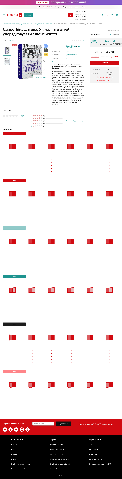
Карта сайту (54, 469)
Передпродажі (94, 454)
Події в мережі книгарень (20, 464)
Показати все (56, 62)
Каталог (28, 15)
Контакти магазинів (18, 469)
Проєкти (14, 459)
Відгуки (11, 40)
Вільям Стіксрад (71, 46)
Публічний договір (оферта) (60, 464)
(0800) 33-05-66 (80, 11)
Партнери (14, 454)
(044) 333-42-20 (80, 17)
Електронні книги (95, 459)
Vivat (67, 51)
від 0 (107, 69)
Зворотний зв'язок (56, 454)
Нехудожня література (11, 24)
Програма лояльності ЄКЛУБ (100, 464)
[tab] (43, 110)
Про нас (14, 444)
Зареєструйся (95, 57)
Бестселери (93, 449)
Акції (91, 444)
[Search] (70, 15)
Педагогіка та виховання (43, 24)
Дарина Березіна (71, 54)
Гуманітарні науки (26, 24)
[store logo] (14, 15)
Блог (13, 449)
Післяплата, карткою (109, 73)
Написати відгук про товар (74, 121)
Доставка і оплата (56, 444)
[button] (44, 61)
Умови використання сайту (59, 459)
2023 (67, 58)
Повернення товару (57, 449)
